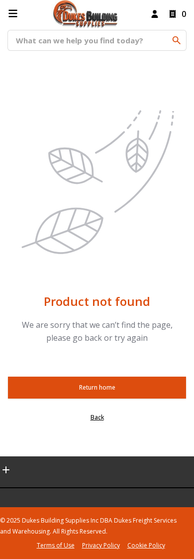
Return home (97, 387)
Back (97, 417)
